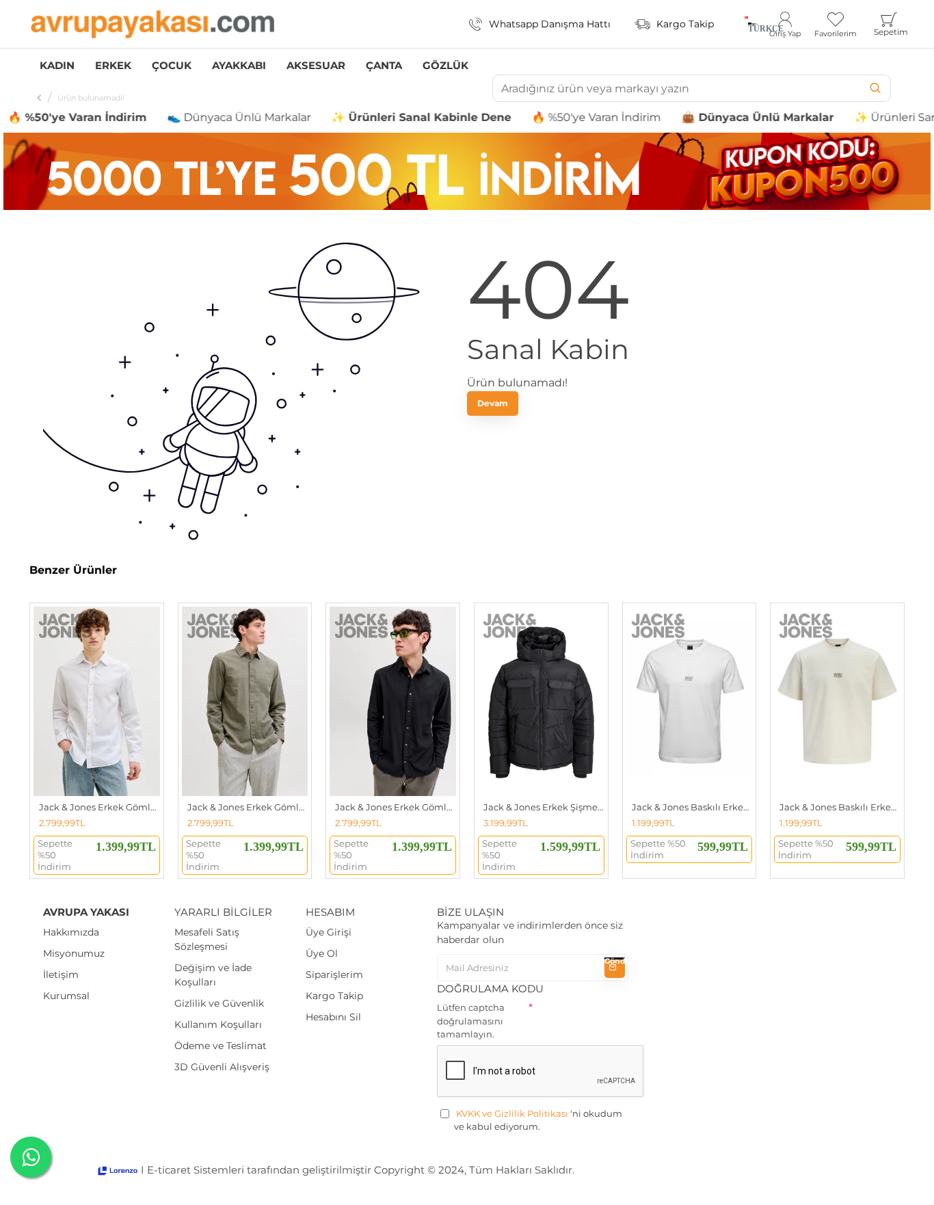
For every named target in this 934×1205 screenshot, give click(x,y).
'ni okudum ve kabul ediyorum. (538, 1120)
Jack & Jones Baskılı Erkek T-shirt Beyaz (692, 807)
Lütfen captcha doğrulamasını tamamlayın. (471, 1021)
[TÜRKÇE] (746, 23)
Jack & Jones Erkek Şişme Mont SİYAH (543, 807)
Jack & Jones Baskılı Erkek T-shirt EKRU (839, 807)
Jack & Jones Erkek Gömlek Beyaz (99, 807)
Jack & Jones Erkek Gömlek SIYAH (395, 807)
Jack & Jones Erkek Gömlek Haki (247, 807)
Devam (492, 403)
